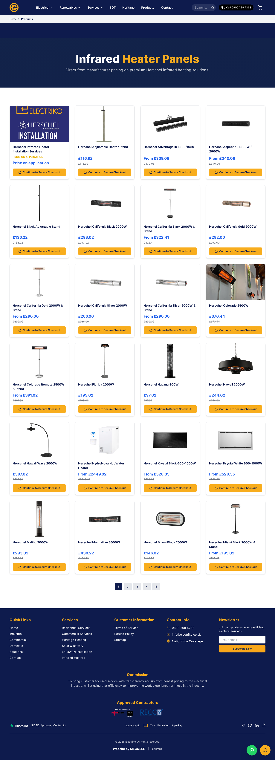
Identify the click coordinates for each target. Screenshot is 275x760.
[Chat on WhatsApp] (252, 750)
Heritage (128, 7)
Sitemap (120, 640)
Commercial (18, 640)
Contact (167, 7)
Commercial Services (77, 634)
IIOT (113, 7)
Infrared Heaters (73, 658)
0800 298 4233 (183, 628)
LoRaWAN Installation (77, 652)
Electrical (42, 7)
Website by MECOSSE (129, 749)
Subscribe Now (242, 648)
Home (13, 19)
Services (93, 7)
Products (147, 7)
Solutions (16, 652)
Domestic (16, 646)
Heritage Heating (74, 640)
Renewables (68, 7)
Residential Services (76, 628)
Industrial (16, 634)
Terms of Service (126, 628)
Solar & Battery (72, 646)
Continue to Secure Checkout (41, 172)
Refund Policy (124, 634)
